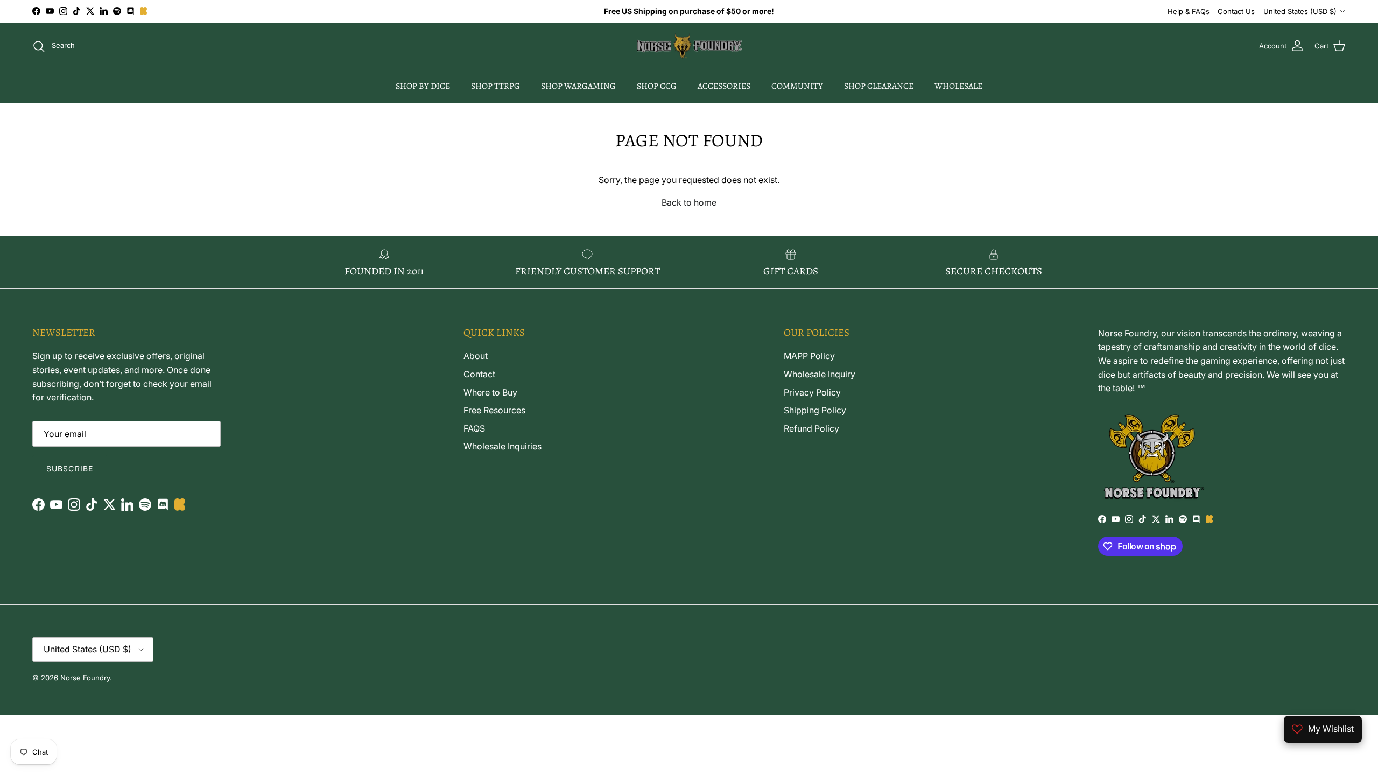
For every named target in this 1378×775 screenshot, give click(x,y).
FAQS (474, 428)
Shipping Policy (815, 410)
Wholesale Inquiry (819, 374)
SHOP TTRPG (495, 86)
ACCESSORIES (724, 86)
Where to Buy (490, 392)
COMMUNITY (797, 86)
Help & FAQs (1189, 11)
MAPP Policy (809, 355)
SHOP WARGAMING (578, 86)
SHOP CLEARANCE (878, 86)
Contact (479, 374)
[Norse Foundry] (689, 46)
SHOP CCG (657, 86)
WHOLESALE (958, 86)
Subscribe (69, 468)
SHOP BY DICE (423, 86)
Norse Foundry (85, 677)
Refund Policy (811, 428)
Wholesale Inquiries (502, 446)
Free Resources (494, 410)
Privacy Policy (812, 392)
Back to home (689, 202)
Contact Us (1236, 11)
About (475, 355)
